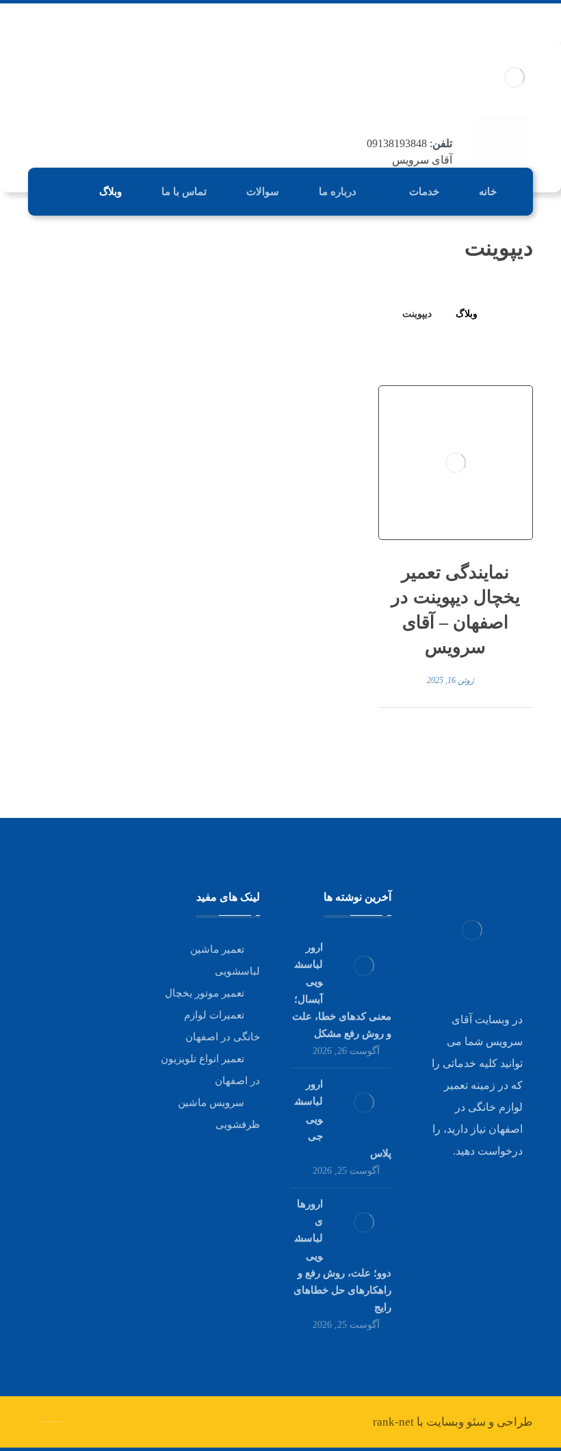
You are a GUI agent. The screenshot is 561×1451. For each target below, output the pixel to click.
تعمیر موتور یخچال (204, 993)
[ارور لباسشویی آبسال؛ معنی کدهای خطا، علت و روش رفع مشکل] (364, 965)
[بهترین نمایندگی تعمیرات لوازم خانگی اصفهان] (515, 77)
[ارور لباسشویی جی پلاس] (364, 1102)
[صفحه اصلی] (505, 314)
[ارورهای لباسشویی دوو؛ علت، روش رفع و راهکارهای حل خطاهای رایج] (364, 1222)
